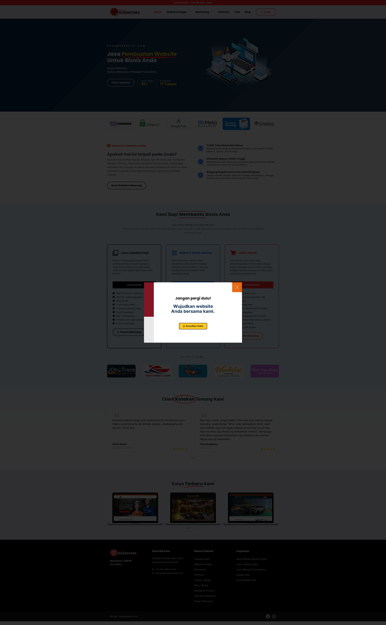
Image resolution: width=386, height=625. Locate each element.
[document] (193, 312)
